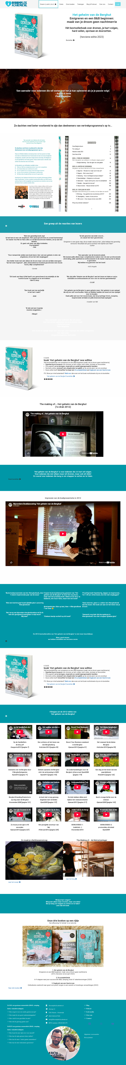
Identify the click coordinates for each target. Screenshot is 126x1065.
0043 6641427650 (54, 1016)
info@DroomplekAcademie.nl (58, 1019)
